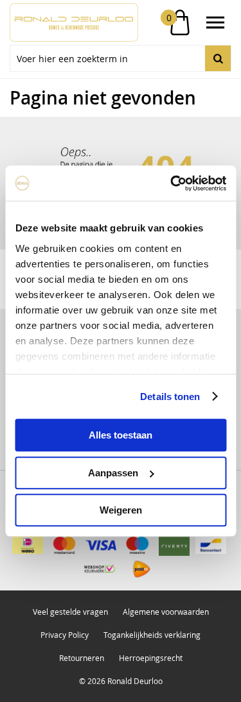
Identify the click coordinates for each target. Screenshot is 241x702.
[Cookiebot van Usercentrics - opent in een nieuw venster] (171, 183)
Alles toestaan (120, 435)
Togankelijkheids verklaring (152, 635)
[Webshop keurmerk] (99, 569)
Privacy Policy (64, 635)
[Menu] (215, 22)
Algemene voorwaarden (166, 611)
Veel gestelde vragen (70, 611)
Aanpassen (113, 472)
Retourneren (81, 658)
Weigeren (121, 510)
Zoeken (218, 58)
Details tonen (170, 396)
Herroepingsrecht (151, 658)
